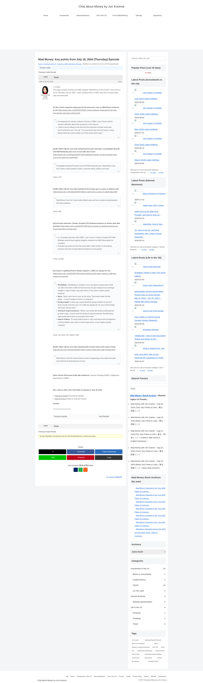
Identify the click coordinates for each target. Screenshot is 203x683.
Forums (40, 64)
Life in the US (112, 676)
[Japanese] (162, 676)
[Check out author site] (76, 470)
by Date (160, 172)
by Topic (153, 172)
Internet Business (99, 676)
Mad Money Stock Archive (143, 395)
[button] (108, 457)
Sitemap (153, 676)
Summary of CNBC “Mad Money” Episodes (69, 64)
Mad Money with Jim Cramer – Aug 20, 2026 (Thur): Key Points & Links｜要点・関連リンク (148, 451)
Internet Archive (60, 399)
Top (67, 676)
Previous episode (60, 416)
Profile (128, 676)
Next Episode (104, 416)
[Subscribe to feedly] (80, 470)
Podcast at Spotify (61, 396)
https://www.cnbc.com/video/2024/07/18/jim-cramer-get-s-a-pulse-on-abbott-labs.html (85, 192)
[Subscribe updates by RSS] (85, 470)
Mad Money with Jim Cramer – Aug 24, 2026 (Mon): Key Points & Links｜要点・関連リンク (148, 420)
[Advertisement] (101, 35)
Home (73, 676)
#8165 (120, 81)
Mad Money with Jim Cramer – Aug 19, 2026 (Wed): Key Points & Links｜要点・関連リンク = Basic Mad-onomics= (148, 464)
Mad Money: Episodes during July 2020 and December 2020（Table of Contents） (150, 532)
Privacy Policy (137, 676)
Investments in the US (50, 64)
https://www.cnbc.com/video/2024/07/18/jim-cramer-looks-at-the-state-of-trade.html (84, 350)
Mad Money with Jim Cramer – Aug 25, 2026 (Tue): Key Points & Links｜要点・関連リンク (147, 407)
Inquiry (146, 676)
